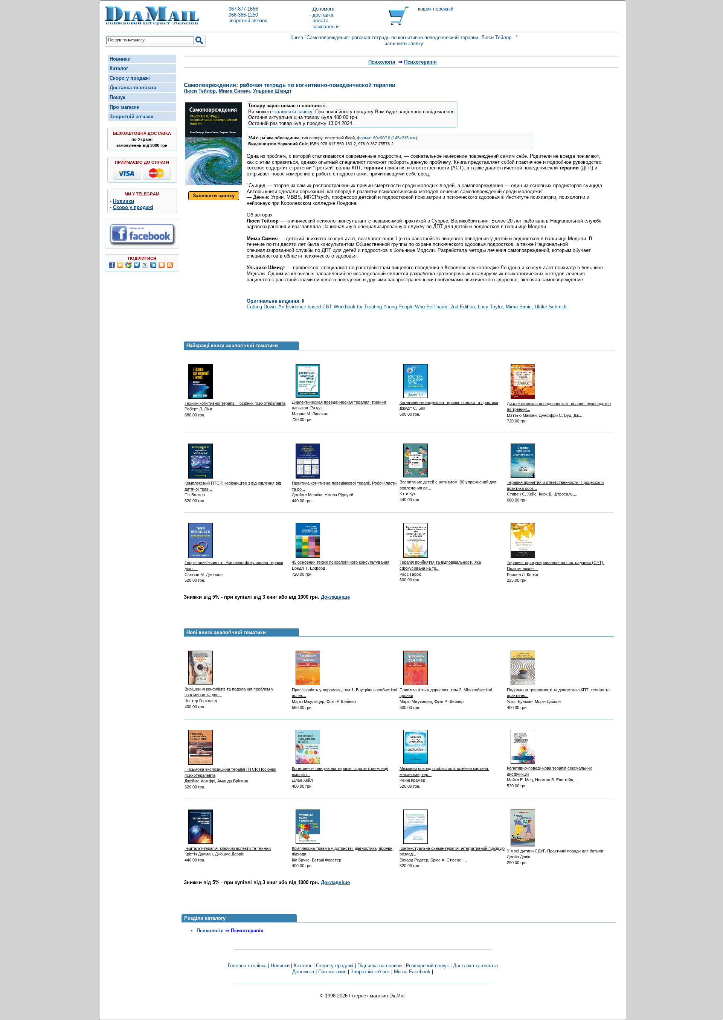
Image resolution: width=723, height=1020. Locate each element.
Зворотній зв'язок (131, 116)
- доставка (321, 15)
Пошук (117, 97)
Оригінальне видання (276, 301)
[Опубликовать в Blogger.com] (162, 265)
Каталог (119, 68)
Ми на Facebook (412, 971)
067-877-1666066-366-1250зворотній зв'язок (248, 14)
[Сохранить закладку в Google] (128, 265)
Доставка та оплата (133, 87)
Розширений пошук (427, 965)
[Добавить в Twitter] (137, 265)
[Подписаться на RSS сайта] (170, 265)
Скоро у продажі (130, 78)
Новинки (120, 59)
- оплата (319, 20)
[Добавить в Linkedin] (153, 265)
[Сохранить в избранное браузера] (120, 265)
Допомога (322, 9)
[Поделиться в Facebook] (112, 265)
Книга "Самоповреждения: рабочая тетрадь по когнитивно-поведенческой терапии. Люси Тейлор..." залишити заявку (404, 40)
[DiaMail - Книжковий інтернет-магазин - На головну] (152, 24)
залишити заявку (293, 111)
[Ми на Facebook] (142, 245)
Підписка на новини (380, 965)
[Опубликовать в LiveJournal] (145, 265)
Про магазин (125, 107)
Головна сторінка (247, 965)
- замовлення (325, 26)
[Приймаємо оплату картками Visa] (127, 178)
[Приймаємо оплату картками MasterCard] (157, 178)
